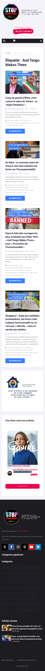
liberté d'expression (23, 273)
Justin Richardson (10, 190)
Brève (3, 578)
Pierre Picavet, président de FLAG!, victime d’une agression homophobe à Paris (26, 627)
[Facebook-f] (11, 547)
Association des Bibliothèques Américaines (18, 268)
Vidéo (36, 609)
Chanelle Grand (13, 173)
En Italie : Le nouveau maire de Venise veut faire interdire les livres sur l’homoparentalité (21, 166)
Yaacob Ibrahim (26, 355)
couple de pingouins (11, 188)
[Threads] (25, 547)
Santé (29, 598)
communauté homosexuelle (13, 350)
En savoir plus (15, 131)
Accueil (7, 53)
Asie (10, 573)
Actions (6, 567)
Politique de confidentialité (26, 660)
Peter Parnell (30, 190)
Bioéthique (37, 573)
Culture (26, 578)
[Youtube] (31, 547)
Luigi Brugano (25, 123)
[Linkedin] (38, 547)
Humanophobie (31, 587)
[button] (41, 41)
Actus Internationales (18, 145)
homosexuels (9, 123)
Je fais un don (22, 486)
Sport (12, 604)
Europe (10, 582)
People (11, 75)
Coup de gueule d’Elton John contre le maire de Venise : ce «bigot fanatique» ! (21, 101)
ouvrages (9, 125)
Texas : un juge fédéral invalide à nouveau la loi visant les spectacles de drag (26, 637)
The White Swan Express (30, 352)
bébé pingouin (9, 270)
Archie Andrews (28, 348)
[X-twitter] (5, 547)
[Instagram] (18, 547)
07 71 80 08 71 (23, 531)
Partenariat (15, 593)
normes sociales (10, 352)
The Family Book (17, 125)
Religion (22, 598)
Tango (25, 192)
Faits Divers (14, 149)
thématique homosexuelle (13, 355)
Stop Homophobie (24, 75)
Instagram (17, 123)
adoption (10, 185)
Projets (14, 599)
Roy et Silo (19, 192)
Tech (8, 610)
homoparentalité (23, 188)
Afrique (5, 573)
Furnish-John (27, 120)
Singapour (19, 352)
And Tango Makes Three (15, 120)
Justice (7, 592)
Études (5, 614)
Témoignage (24, 609)
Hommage (16, 588)
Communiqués (14, 577)
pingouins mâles (10, 192)
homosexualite (27, 350)
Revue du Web (12, 333)
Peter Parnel (33, 273)
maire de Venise (35, 123)
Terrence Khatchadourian (16, 109)
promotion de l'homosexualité (14, 275)
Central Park (18, 270)
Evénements (19, 583)
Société (12, 216)
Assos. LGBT (22, 573)
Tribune (13, 610)
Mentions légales (7, 660)
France (6, 587)
